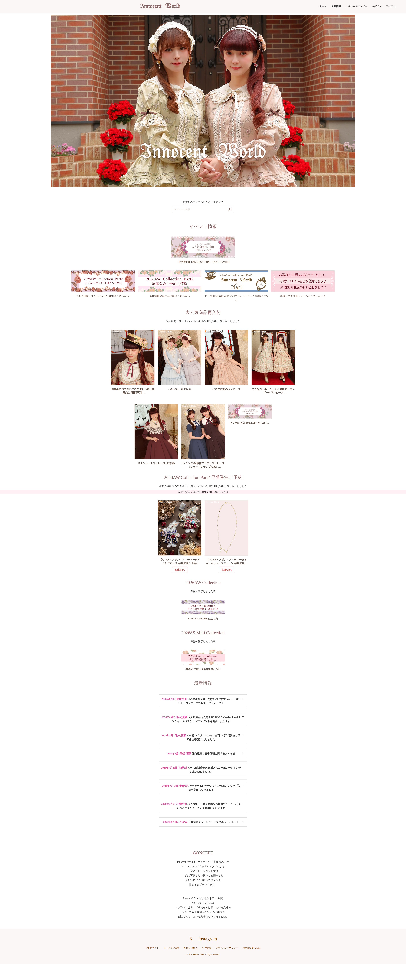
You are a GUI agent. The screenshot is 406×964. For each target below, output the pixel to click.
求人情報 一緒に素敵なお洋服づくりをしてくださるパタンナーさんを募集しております (201, 805)
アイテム (391, 6)
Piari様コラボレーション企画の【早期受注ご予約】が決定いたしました (201, 737)
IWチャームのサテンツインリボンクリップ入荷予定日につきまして (201, 787)
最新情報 (336, 6)
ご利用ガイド (152, 948)
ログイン (376, 6)
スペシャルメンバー (356, 6)
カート (323, 6)
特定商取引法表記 (251, 948)
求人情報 (206, 948)
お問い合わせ (190, 948)
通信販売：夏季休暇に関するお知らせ (201, 753)
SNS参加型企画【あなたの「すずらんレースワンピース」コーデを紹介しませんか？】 (201, 701)
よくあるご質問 (171, 948)
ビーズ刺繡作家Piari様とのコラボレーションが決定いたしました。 (201, 769)
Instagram (207, 938)
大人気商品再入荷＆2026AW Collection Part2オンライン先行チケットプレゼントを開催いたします (201, 719)
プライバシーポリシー (227, 948)
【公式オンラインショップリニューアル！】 (201, 822)
